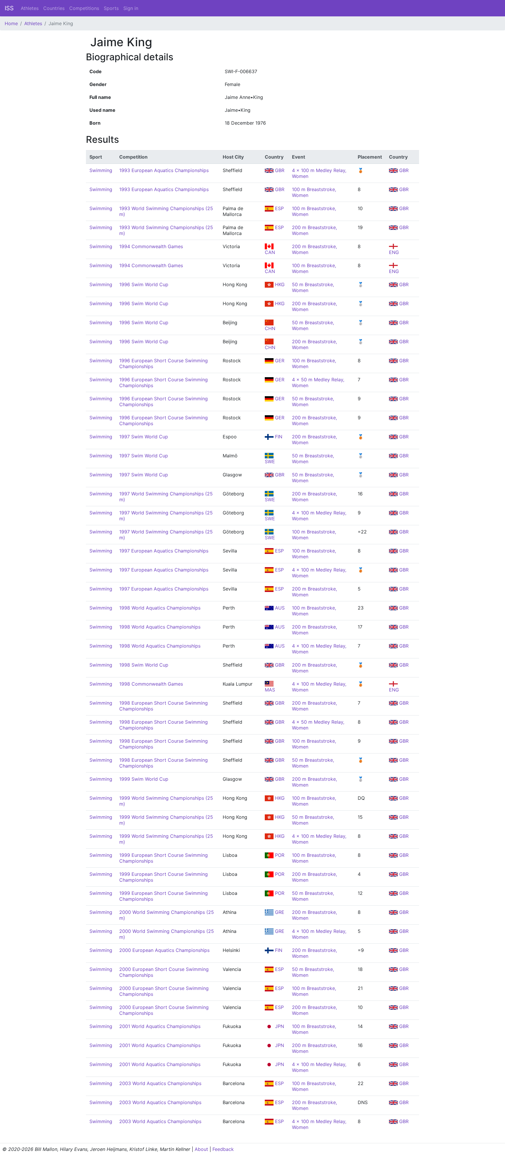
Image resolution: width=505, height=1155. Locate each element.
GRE (279, 912)
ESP (279, 208)
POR (279, 855)
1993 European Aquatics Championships (164, 170)
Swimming (100, 170)
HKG (279, 284)
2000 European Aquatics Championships (164, 950)
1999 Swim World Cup (143, 779)
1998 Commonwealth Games (151, 684)
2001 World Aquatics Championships (159, 1026)
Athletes (30, 8)
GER (279, 360)
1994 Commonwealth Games (151, 246)
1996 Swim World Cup (143, 284)
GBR (279, 170)
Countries (54, 8)
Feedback (223, 1149)
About (201, 1149)
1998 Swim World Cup (143, 665)
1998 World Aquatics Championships (159, 608)
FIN (278, 437)
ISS (9, 8)
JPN (279, 1026)
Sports (111, 8)
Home (11, 23)
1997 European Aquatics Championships (163, 551)
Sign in (130, 8)
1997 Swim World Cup (143, 437)
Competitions (84, 8)
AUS (279, 608)
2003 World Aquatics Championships (160, 1083)
